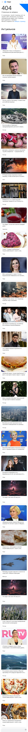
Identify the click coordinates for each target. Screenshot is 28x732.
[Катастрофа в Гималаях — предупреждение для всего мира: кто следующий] (14, 120)
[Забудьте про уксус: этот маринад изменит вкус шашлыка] (14, 293)
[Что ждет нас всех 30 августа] (14, 591)
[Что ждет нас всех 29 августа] (14, 492)
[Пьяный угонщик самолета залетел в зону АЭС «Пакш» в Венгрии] (14, 566)
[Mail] (5, 2)
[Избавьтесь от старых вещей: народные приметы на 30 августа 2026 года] (14, 194)
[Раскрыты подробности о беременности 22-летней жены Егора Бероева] (14, 467)
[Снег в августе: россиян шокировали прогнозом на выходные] (14, 616)
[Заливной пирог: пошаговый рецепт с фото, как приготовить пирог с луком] (14, 368)
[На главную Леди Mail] (8, 2)
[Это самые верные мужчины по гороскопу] (14, 343)
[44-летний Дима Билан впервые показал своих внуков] (14, 70)
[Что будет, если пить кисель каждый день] (14, 219)
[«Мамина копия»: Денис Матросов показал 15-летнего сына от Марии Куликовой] (14, 516)
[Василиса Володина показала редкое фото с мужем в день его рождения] (14, 442)
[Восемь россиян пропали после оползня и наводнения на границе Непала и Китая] (14, 417)
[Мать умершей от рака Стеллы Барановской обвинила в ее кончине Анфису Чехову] (14, 268)
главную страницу (19, 21)
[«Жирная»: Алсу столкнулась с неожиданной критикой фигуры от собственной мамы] (14, 45)
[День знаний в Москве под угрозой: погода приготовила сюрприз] (14, 392)
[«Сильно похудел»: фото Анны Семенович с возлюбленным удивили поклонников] (14, 641)
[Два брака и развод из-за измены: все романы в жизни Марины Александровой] (14, 318)
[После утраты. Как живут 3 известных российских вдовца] (14, 95)
